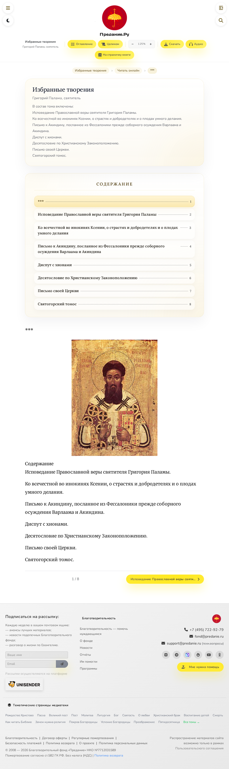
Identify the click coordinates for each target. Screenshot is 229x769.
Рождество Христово (19, 715)
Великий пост (58, 715)
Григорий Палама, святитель (40, 46)
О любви (144, 715)
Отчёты (85, 655)
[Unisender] (24, 684)
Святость (128, 715)
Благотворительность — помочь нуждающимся (104, 631)
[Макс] (187, 655)
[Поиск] (221, 20)
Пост (74, 715)
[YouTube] (209, 655)
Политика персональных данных (123, 743)
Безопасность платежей (23, 743)
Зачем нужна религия (50, 722)
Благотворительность (99, 618)
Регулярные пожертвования (93, 738)
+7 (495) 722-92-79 (207, 629)
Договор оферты (54, 738)
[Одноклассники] (220, 655)
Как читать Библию (18, 722)
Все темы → (191, 722)
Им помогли (88, 661)
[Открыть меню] (8, 8)
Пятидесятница (169, 722)
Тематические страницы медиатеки (40, 705)
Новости (86, 648)
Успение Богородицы (115, 722)
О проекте (86, 743)
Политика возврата (60, 743)
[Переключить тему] (8, 20)
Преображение (144, 722)
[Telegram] (177, 655)
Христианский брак (166, 715)
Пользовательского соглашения (199, 748)
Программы (88, 668)
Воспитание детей (196, 715)
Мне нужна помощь (204, 667)
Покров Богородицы (83, 722)
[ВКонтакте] (166, 655)
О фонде (86, 641)
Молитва (87, 715)
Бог (116, 715)
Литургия (103, 715)
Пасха (41, 715)
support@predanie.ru (195, 643)
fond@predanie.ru (209, 636)
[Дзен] (198, 655)
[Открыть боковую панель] (221, 8)
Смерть (218, 715)
